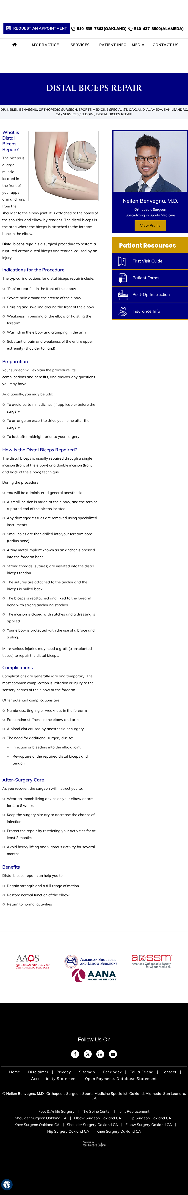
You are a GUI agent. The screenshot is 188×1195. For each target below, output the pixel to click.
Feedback (112, 1072)
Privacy (64, 1072)
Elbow (87, 114)
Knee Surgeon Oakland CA (37, 1124)
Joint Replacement (133, 1111)
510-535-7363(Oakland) (102, 28)
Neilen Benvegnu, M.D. (150, 200)
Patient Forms (146, 277)
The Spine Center (96, 1111)
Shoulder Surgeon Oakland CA (41, 1118)
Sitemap (87, 1072)
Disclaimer (38, 1072)
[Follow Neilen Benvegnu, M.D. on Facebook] (75, 1054)
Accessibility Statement (54, 1078)
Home (15, 44)
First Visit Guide (147, 261)
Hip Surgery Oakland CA (68, 1131)
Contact (169, 1072)
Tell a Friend (142, 1072)
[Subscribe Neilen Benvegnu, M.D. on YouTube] (113, 1054)
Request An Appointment (40, 28)
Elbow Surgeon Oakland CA (97, 1118)
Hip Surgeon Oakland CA (150, 1118)
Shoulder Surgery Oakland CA (92, 1124)
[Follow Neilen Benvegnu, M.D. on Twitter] (88, 1054)
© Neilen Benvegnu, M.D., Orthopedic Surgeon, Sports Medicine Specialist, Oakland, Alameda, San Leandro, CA (94, 1095)
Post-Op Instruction (151, 294)
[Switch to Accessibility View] (7, 1184)
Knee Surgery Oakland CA (119, 1131)
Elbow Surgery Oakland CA (148, 1124)
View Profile (150, 225)
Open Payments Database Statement (121, 1078)
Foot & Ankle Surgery (57, 1111)
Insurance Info (146, 311)
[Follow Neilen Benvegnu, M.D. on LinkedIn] (100, 1054)
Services (71, 114)
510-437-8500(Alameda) (159, 28)
